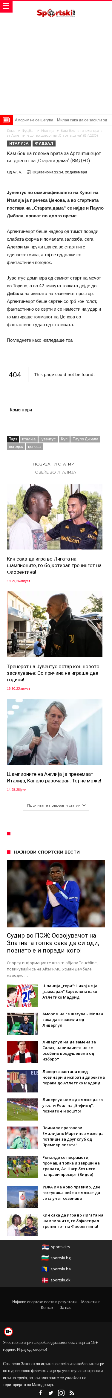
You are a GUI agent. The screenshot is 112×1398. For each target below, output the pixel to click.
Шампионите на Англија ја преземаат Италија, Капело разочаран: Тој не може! (54, 777)
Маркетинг (90, 1301)
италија (29, 439)
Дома (11, 131)
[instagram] (61, 1393)
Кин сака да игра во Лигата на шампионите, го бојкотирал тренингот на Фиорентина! (54, 565)
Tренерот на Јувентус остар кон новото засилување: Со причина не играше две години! (53, 673)
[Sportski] (56, 6)
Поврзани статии (54, 464)
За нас (65, 1307)
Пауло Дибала (85, 439)
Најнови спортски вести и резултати (44, 1301)
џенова (34, 446)
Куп (64, 439)
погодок (16, 446)
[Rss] (71, 1393)
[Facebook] (40, 1393)
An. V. (17, 172)
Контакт (48, 1307)
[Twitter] (51, 1393)
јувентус (48, 439)
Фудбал (28, 131)
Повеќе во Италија (54, 472)
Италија (47, 131)
